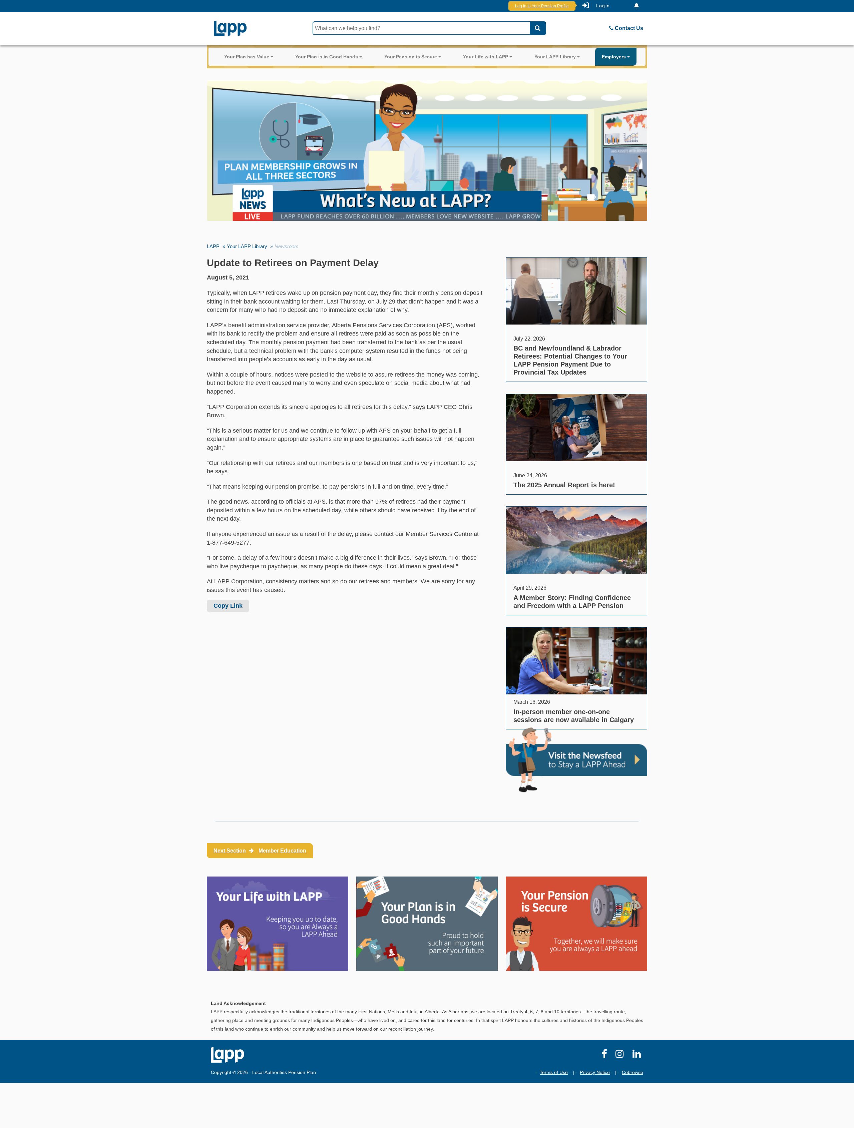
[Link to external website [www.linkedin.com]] (637, 1055)
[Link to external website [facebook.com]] (605, 1055)
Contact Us (628, 28)
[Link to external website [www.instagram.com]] (620, 1055)
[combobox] (421, 28)
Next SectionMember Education (260, 851)
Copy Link (228, 605)
